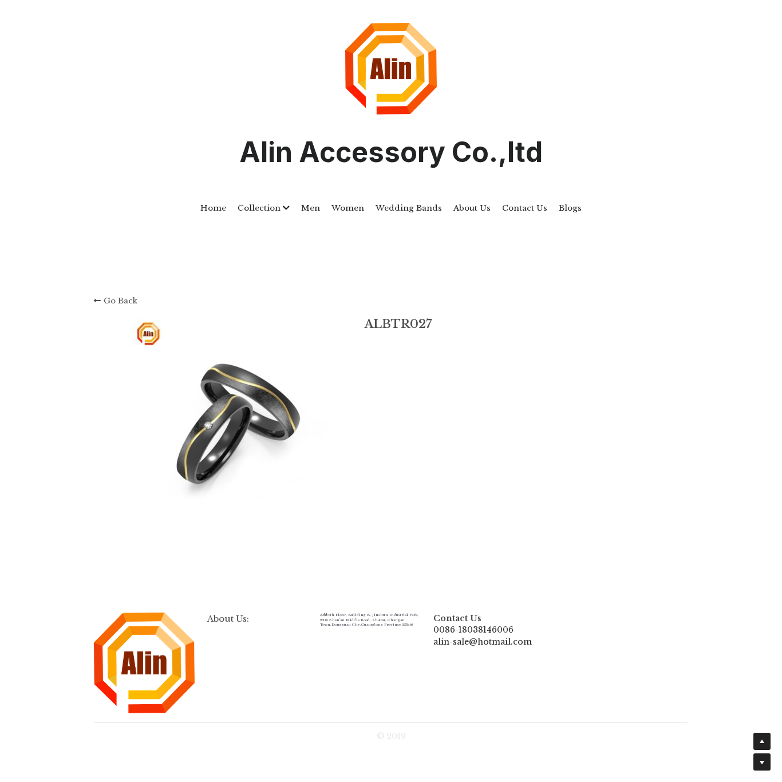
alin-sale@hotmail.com (482, 642)
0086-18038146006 (473, 630)
